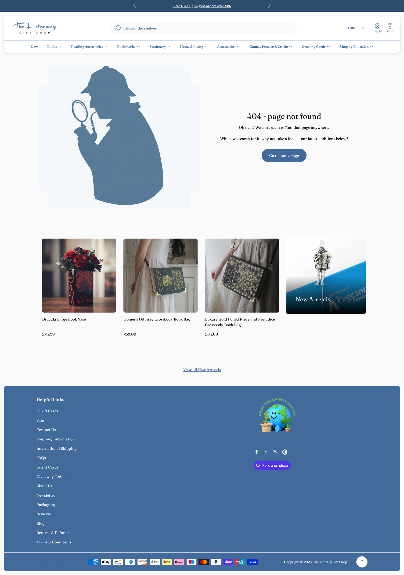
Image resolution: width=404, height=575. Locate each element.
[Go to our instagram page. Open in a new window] (266, 452)
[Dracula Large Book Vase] (79, 276)
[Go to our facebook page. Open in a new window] (257, 452)
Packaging (45, 504)
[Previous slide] (134, 6)
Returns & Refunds (52, 532)
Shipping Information (55, 439)
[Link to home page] (277, 416)
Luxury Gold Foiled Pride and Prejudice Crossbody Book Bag (240, 322)
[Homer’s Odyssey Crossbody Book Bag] (160, 276)
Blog (40, 523)
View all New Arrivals (202, 369)
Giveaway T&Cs (50, 476)
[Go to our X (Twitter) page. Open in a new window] (275, 452)
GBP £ (353, 28)
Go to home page (284, 155)
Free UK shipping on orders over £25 (202, 6)
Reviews (43, 514)
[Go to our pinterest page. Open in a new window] (285, 452)
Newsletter (45, 495)
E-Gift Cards (47, 411)
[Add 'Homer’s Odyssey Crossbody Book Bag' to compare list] (188, 261)
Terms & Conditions (53, 542)
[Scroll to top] (362, 562)
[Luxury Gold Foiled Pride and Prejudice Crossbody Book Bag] (242, 276)
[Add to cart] (106, 248)
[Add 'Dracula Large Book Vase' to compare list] (106, 261)
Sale (40, 420)
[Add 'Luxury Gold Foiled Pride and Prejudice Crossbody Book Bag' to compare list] (269, 261)
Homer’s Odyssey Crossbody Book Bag (156, 319)
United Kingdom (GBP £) (55, 562)
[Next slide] (269, 6)
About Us (44, 485)
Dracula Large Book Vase (64, 319)
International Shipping (56, 448)
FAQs (41, 457)
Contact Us (46, 429)
